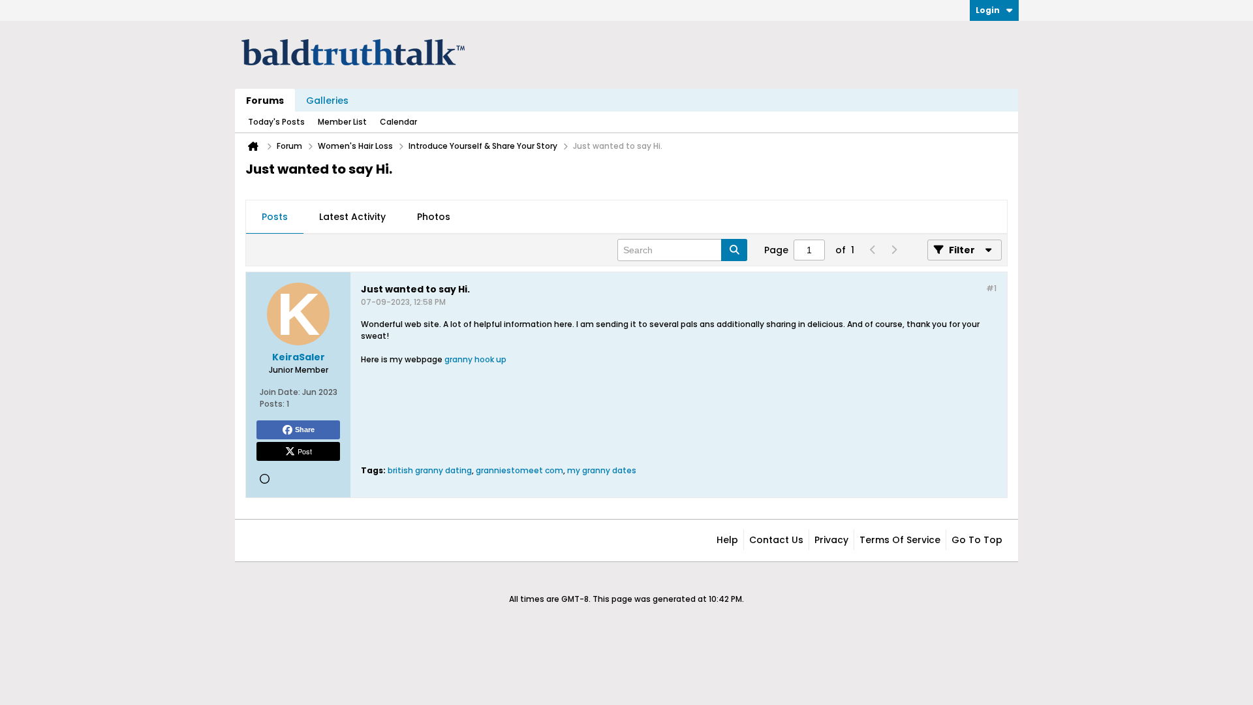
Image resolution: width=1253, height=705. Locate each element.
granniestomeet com (519, 470)
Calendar (398, 121)
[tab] (274, 217)
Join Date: (280, 392)
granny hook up (475, 359)
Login (988, 10)
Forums (265, 100)
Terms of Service (899, 539)
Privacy (831, 539)
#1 (991, 288)
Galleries (327, 100)
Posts (275, 216)
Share (305, 429)
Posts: (272, 403)
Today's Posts (276, 121)
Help (727, 539)
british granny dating (430, 470)
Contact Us (776, 539)
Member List (342, 121)
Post (305, 451)
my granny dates (601, 470)
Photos (433, 216)
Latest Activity (352, 216)
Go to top (976, 539)
